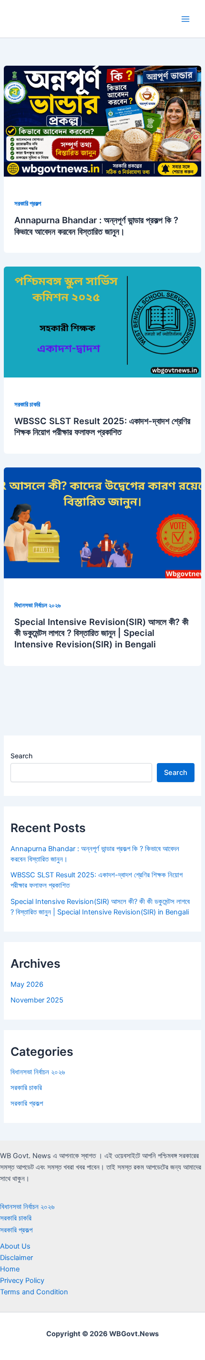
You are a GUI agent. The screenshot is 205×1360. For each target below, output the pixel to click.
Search (21, 756)
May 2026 (26, 984)
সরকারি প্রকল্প (27, 203)
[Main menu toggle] (185, 19)
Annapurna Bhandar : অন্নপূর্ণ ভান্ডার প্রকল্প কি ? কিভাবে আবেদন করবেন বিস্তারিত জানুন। (96, 226)
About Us (15, 1246)
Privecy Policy (22, 1280)
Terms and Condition (34, 1292)
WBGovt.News (55, 18)
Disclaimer (16, 1257)
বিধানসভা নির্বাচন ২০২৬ (37, 605)
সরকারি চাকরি (27, 404)
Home (10, 1269)
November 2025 (36, 1000)
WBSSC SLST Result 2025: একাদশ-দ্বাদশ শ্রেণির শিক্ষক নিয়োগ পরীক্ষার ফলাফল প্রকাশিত (102, 426)
